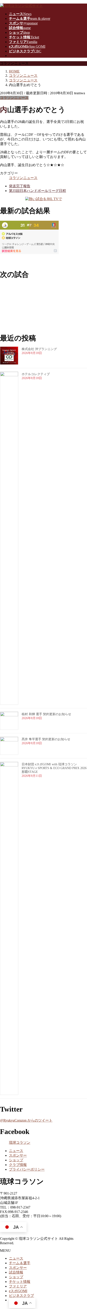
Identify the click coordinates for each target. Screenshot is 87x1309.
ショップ (16, 1160)
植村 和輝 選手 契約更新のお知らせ (46, 714)
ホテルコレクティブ (36, 374)
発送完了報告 (19, 186)
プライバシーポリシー (27, 1169)
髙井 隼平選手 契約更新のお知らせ (46, 739)
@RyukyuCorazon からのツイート (26, 1120)
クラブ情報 (18, 1165)
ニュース (16, 1151)
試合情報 (16, 1272)
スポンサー (18, 1155)
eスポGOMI (18, 1291)
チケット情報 (19, 1281)
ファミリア (18, 1286)
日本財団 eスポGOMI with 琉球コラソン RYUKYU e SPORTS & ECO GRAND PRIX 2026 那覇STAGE (54, 768)
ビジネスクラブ (21, 1295)
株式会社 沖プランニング (39, 349)
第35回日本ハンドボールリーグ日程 (37, 191)
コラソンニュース (14, 98)
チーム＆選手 (19, 1263)
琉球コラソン (19, 1142)
